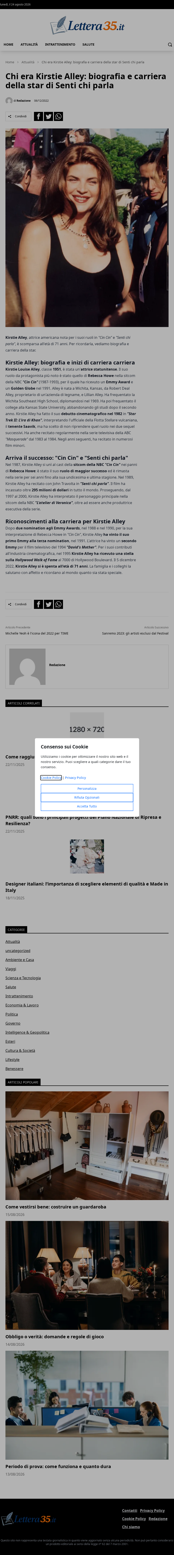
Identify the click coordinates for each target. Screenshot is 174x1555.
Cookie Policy (51, 778)
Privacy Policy (75, 778)
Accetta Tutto (87, 806)
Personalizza (87, 789)
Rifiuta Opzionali (86, 797)
